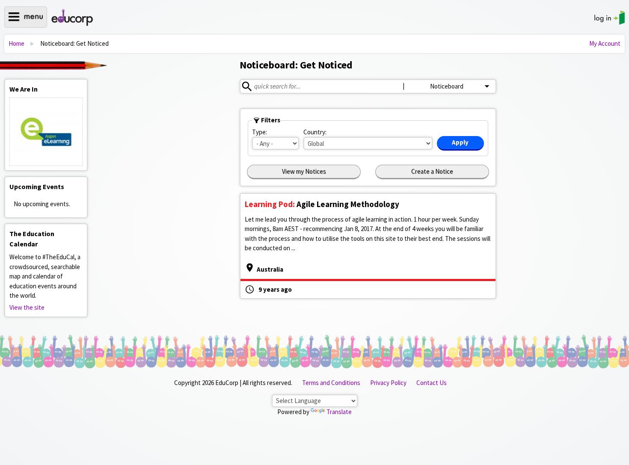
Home (16, 43)
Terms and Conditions (331, 383)
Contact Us (431, 383)
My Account (604, 43)
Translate (339, 412)
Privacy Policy (388, 383)
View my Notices (304, 171)
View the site (27, 307)
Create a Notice (432, 171)
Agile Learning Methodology (322, 204)
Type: (259, 132)
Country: (314, 132)
